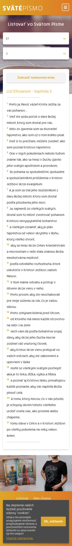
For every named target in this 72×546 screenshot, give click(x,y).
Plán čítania (42, 498)
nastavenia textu (36, 77)
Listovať (22, 498)
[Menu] (65, 8)
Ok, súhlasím (53, 521)
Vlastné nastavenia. (19, 538)
